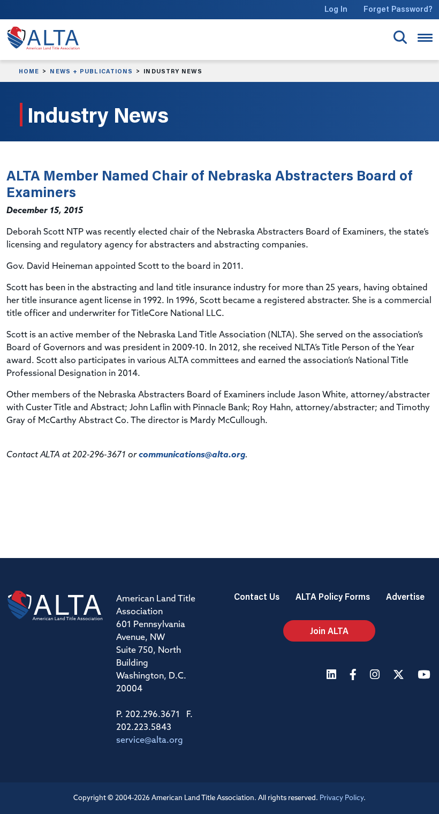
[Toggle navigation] (425, 38)
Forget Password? (398, 9)
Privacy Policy (342, 798)
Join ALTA (329, 630)
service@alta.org (149, 740)
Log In (335, 9)
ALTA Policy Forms (333, 596)
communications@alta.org (192, 455)
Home (29, 71)
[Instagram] (376, 675)
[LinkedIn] (333, 675)
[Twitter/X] (400, 675)
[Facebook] (354, 675)
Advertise (405, 596)
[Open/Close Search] (400, 37)
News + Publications (91, 71)
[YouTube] (425, 675)
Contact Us (256, 596)
